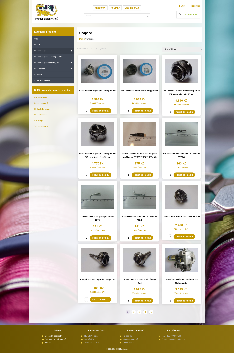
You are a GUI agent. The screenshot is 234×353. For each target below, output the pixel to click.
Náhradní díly (53, 50)
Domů (82, 39)
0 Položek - (188, 15)
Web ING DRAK (132, 8)
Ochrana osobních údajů (55, 339)
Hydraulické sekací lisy (44, 109)
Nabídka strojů (40, 45)
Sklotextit (38, 75)
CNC (36, 39)
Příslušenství (53, 68)
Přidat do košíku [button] (100, 111)
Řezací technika (41, 115)
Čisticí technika (40, 97)
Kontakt (115, 8)
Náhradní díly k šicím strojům (53, 62)
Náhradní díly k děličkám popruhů (48, 57)
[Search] (147, 16)
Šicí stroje (38, 121)
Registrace (195, 6)
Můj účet (184, 6)
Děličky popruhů (41, 103)
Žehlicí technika (41, 126)
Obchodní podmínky (53, 336)
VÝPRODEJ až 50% (42, 81)
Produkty (100, 8)
